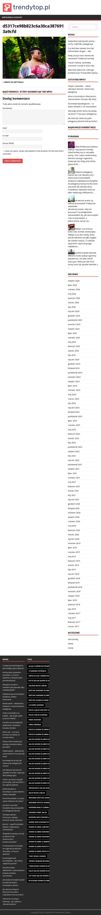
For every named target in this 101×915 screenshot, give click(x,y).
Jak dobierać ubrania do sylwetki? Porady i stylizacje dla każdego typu (14, 773)
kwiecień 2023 (74, 434)
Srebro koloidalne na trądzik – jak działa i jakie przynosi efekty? (12, 716)
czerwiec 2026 (74, 289)
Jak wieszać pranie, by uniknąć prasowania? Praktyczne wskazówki (81, 203)
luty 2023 (72, 442)
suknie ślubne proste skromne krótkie (46, 851)
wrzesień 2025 (74, 324)
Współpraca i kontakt (12, 17)
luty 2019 (72, 569)
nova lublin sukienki (38, 715)
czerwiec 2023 (74, 425)
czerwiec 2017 (74, 613)
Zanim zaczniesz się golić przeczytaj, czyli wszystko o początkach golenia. (13, 782)
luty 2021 (72, 495)
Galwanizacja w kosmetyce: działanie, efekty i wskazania (14, 697)
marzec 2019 (73, 565)
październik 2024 (75, 372)
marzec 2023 (73, 438)
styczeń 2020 (73, 539)
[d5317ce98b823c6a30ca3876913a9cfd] (34, 77)
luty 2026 (72, 307)
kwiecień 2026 (74, 298)
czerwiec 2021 (74, 477)
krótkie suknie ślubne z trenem (43, 700)
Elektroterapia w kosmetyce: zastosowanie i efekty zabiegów (13, 792)
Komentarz (7, 108)
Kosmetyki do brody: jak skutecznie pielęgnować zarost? (12, 763)
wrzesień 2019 (74, 543)
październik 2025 (75, 320)
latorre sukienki (36, 705)
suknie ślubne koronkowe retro (43, 832)
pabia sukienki (35, 720)
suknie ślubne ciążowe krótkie (42, 827)
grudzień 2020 (74, 504)
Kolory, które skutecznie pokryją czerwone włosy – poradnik (13, 744)
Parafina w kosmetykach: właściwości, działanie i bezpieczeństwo (13, 725)
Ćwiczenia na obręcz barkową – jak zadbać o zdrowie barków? (12, 901)
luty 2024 (72, 403)
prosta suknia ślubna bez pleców (44, 729)
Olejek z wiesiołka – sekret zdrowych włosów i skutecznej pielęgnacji (81, 89)
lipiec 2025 (72, 333)
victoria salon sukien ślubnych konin (46, 876)
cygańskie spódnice (37, 671)
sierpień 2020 (73, 517)
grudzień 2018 (74, 578)
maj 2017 (72, 618)
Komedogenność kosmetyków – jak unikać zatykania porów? (12, 861)
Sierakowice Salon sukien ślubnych (45, 788)
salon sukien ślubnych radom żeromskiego (48, 768)
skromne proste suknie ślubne (42, 802)
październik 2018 (75, 587)
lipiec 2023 (72, 420)
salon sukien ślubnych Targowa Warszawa (48, 773)
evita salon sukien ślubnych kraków (45, 681)
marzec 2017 (73, 626)
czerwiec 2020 (74, 521)
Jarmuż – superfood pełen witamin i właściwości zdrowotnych (13, 827)
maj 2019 (72, 556)
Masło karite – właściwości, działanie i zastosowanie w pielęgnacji (13, 706)
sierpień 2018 (73, 596)
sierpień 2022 (73, 451)
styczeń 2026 (73, 311)
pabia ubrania (35, 724)
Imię (4, 128)
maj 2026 (72, 294)
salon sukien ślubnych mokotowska (45, 764)
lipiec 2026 (72, 285)
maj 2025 (72, 342)
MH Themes (66, 912)
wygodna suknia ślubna (39, 880)
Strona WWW (8, 143)
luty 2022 (72, 455)
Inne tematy (73, 639)
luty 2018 (72, 609)
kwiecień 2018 (74, 604)
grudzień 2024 (74, 364)
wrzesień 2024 (74, 377)
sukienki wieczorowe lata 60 (41, 817)
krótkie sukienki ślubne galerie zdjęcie (46, 690)
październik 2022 (75, 447)
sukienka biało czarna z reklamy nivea (46, 807)
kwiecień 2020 (74, 530)
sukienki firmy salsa (38, 812)
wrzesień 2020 (74, 512)
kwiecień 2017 (74, 622)
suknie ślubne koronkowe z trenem (45, 837)
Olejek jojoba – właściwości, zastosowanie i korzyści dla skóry (13, 754)
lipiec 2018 (72, 600)
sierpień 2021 (73, 469)
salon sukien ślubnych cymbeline (44, 754)
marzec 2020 (73, 534)
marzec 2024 (73, 399)
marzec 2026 (73, 302)
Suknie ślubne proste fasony (42, 846)
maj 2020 (72, 525)
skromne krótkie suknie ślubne (43, 798)
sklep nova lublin (37, 793)
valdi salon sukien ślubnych (42, 871)
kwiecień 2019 (74, 561)
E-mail (5, 135)
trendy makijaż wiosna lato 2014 (43, 861)
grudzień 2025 (74, 315)
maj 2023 (72, 429)
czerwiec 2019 (74, 552)
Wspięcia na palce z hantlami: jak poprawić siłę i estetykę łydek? (13, 687)
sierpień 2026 (73, 280)
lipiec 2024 (72, 385)
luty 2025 (72, 355)
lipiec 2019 (72, 547)
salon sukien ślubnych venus (42, 778)
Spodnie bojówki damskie (85, 252)
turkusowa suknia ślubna (40, 866)
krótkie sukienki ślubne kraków (43, 695)
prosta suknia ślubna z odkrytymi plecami (48, 734)
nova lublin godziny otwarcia (43, 710)
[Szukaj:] (83, 27)
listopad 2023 (73, 412)
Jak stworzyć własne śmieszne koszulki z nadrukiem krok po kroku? (13, 892)
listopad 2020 (73, 508)
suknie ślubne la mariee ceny (42, 842)
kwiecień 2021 (74, 486)
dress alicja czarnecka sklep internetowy (48, 676)
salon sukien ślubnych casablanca (44, 744)
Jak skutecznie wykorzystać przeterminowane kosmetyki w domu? (13, 882)
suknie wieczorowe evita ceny (42, 822)
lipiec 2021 (72, 473)
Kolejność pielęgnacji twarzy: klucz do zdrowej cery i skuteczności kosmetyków (81, 175)
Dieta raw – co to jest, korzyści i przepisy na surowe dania (11, 735)
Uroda (70, 648)
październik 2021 (75, 464)
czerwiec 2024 (74, 390)
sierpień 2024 (73, 381)
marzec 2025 (73, 350)
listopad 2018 (73, 582)
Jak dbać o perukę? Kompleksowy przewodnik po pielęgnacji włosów (13, 808)
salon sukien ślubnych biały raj (43, 739)
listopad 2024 (73, 368)
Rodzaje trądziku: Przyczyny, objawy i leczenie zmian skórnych (12, 817)
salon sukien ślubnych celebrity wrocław (48, 749)
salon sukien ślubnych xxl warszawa (46, 783)
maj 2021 (72, 482)
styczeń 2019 (73, 574)
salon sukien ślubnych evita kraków (45, 759)
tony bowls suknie (37, 856)
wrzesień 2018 (74, 591)
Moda (70, 643)
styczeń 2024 (73, 407)
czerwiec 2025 (74, 337)
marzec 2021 (73, 490)
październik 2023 (75, 416)
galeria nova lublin (38, 686)
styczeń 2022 (73, 460)
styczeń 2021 (73, 499)
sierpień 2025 (73, 329)
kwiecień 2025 (74, 346)
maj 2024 (72, 394)
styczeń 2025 (73, 359)
